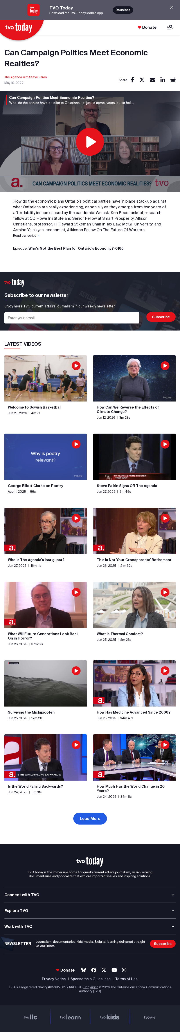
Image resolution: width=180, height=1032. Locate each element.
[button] (26, 235)
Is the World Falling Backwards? (35, 786)
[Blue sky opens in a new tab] (84, 970)
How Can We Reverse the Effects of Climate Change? (128, 409)
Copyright (90, 987)
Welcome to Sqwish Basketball (34, 407)
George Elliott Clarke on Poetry (35, 486)
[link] (132, 80)
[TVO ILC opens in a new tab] (30, 1016)
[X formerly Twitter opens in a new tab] (104, 970)
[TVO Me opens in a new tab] (149, 1016)
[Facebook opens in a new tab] (94, 970)
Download (123, 10)
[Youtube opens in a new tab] (114, 970)
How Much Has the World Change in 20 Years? (131, 788)
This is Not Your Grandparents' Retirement (134, 560)
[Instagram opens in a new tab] (124, 970)
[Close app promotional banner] (171, 7)
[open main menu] (170, 27)
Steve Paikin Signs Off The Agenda (127, 486)
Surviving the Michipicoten (31, 712)
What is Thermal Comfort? (120, 634)
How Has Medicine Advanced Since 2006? (134, 712)
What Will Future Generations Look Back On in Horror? (43, 636)
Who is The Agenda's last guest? (36, 560)
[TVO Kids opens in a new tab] (110, 1016)
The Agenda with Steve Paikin (25, 77)
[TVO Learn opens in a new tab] (70, 1016)
